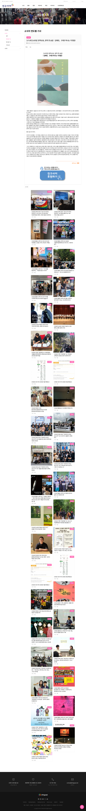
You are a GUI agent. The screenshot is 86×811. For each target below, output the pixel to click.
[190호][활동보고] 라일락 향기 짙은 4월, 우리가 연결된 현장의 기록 (63, 631)
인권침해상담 (61, 5)
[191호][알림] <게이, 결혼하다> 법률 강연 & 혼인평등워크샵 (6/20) (63, 603)
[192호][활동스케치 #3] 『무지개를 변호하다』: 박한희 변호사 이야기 (40, 269)
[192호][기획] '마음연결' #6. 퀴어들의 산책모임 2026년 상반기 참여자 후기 (63, 354)
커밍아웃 (40, 5)
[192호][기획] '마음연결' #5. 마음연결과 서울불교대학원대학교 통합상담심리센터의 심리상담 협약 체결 (41, 354)
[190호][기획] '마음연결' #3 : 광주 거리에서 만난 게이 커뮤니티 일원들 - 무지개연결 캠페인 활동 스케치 (40, 728)
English (66, 1)
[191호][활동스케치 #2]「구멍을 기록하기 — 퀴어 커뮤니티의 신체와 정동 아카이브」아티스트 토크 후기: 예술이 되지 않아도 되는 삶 (41, 499)
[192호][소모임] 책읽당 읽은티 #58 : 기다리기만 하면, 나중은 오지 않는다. (40, 325)
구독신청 (8, 45)
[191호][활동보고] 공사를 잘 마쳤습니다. (63, 408)
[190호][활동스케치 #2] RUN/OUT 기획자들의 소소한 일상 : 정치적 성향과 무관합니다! (40, 699)
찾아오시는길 (49, 802)
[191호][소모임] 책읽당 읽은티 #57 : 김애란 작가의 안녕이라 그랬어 (40, 528)
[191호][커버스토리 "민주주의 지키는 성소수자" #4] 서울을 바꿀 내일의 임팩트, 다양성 (41, 468)
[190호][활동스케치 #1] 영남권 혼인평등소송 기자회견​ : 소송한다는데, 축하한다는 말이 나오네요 (63, 689)
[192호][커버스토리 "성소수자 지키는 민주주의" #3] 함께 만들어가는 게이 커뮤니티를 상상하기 (62, 213)
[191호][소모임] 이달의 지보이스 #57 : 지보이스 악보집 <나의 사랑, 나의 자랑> (63, 549)
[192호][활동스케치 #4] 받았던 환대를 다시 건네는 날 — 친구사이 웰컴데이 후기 (64, 271)
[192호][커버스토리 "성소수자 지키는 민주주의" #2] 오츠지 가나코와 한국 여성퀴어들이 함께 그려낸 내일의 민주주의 (41, 213)
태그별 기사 (8, 42)
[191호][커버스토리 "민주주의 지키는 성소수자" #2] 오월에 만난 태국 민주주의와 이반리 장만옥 (41, 439)
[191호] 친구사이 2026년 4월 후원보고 (40, 585)
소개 (23, 5)
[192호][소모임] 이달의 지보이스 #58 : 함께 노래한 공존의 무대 (63, 327)
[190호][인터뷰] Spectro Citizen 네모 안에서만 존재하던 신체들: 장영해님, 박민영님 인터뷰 (63, 747)
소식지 (43, 18)
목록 (27, 187)
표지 (7, 36)
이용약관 (24, 802)
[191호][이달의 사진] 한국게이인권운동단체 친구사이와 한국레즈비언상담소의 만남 (39, 409)
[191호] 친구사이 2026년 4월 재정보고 (63, 577)
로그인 (74, 1)
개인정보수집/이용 (41, 802)
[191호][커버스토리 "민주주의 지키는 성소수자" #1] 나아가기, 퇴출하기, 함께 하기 (63, 435)
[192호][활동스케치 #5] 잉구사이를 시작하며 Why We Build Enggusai (40, 297)
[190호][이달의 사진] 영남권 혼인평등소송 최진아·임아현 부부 (41, 611)
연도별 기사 (48, 18)
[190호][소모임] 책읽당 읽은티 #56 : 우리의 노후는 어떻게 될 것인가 (40, 757)
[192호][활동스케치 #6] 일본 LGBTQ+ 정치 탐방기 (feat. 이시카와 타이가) (63, 299)
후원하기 (56, 802)
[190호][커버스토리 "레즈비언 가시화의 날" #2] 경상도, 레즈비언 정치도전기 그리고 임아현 (64, 660)
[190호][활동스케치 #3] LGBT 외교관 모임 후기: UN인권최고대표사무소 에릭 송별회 (64, 718)
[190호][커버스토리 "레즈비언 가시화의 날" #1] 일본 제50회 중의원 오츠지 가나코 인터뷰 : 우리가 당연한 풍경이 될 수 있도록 (42, 640)
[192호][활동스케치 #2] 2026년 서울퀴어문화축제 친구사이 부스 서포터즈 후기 (63, 242)
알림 (34, 5)
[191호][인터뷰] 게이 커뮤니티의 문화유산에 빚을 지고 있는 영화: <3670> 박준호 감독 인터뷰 (41, 557)
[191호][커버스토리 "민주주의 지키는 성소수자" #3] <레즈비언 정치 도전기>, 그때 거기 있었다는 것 (63, 465)
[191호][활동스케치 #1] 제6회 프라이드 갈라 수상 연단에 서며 (63, 494)
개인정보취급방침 (31, 802)
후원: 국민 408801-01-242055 (7, 1)
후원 (46, 5)
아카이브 (52, 5)
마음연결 (6, 30)
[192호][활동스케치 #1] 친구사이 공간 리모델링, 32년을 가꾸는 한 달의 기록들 (41, 241)
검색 (82, 1)
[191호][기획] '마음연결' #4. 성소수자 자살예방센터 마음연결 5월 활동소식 (63, 521)
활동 (28, 5)
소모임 (12, 48)
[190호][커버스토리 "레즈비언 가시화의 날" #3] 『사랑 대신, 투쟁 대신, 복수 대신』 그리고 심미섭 (42, 669)
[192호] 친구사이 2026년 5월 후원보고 (63, 382)
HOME (36, 18)
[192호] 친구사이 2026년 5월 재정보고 (40, 382)
